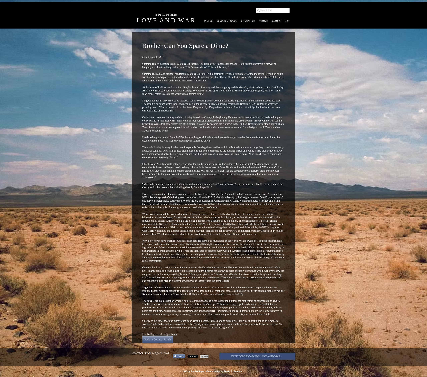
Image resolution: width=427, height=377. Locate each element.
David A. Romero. (233, 371)
